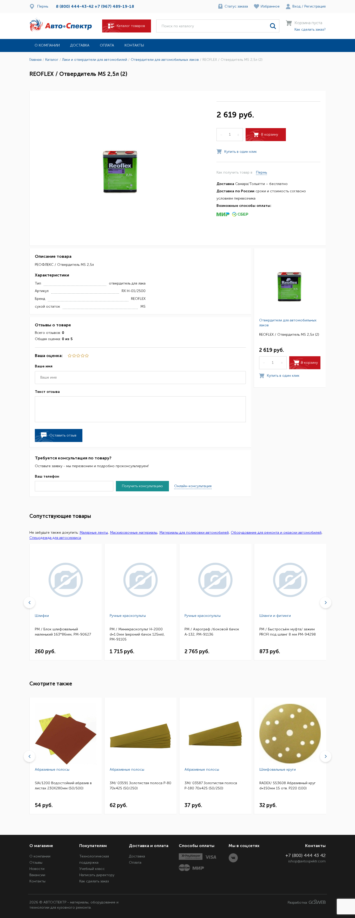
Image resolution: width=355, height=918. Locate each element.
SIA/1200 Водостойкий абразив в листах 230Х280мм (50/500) (63, 785)
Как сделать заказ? (310, 29)
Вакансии (37, 875)
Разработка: (298, 902)
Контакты (134, 45)
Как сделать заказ (94, 881)
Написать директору (96, 875)
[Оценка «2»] (82, 356)
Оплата (107, 45)
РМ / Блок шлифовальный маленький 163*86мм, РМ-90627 (63, 632)
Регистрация (315, 6)
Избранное (270, 6)
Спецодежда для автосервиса (55, 538)
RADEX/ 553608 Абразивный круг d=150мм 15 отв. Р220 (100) (287, 785)
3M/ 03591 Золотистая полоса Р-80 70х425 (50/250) (140, 785)
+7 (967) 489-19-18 (114, 6)
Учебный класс (92, 869)
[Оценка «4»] (73, 356)
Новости (36, 869)
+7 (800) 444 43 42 (305, 855)
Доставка (79, 45)
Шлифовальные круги (277, 769)
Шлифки (42, 615)
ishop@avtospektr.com (307, 861)
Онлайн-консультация (193, 486)
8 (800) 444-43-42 (75, 6)
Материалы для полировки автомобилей (194, 532)
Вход (296, 6)
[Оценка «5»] (69, 356)
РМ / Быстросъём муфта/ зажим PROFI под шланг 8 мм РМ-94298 (287, 632)
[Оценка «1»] (86, 356)
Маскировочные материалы (133, 532)
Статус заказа (236, 6)
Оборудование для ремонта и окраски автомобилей (276, 532)
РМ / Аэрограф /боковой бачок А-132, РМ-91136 (212, 632)
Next (325, 602)
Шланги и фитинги (275, 615)
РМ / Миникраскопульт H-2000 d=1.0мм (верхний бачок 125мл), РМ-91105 (137, 634)
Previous (29, 602)
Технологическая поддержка (94, 859)
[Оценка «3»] (78, 356)
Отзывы (35, 862)
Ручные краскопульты (128, 615)
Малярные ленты (94, 532)
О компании (47, 45)
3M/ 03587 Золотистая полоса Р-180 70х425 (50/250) (211, 785)
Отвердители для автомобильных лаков (288, 323)
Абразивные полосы (52, 769)
